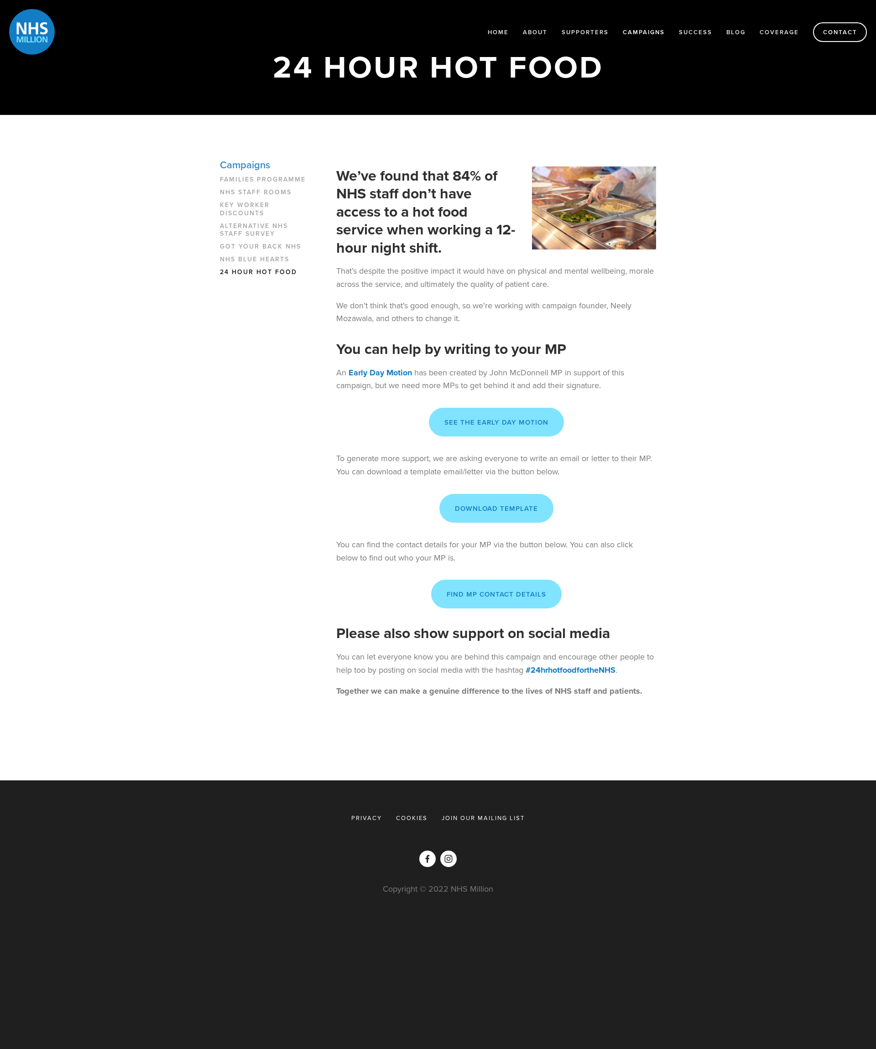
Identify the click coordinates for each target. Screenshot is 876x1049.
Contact (840, 32)
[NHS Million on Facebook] (427, 859)
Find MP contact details (496, 594)
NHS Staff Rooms (256, 192)
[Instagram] (448, 859)
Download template (496, 508)
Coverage (779, 32)
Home (498, 32)
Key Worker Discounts (245, 209)
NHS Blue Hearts (254, 259)
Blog (736, 32)
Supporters (585, 32)
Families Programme (263, 180)
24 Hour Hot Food (258, 272)
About (535, 32)
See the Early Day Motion (496, 422)
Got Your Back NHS (260, 247)
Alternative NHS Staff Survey (254, 230)
